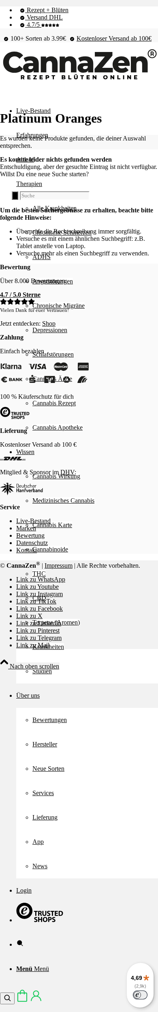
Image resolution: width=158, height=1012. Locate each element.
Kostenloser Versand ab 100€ (114, 38)
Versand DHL (44, 17)
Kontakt (26, 550)
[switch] (140, 994)
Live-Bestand (33, 520)
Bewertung (30, 535)
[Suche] (19, 944)
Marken (26, 528)
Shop (49, 323)
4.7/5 (33, 24)
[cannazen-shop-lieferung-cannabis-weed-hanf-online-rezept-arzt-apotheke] (79, 79)
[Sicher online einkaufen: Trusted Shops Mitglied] (39, 920)
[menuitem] (87, 10)
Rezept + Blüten (46, 9)
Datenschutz (32, 542)
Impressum (59, 565)
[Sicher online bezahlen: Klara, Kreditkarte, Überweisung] (44, 382)
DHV (67, 472)
